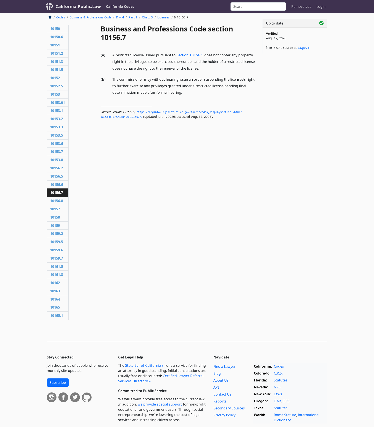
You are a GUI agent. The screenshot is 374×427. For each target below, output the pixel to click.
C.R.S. (278, 373)
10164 (55, 299)
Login (321, 6)
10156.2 (56, 168)
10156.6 (56, 184)
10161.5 (56, 266)
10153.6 (56, 143)
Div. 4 (120, 17)
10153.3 (56, 127)
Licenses (163, 17)
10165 (55, 307)
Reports (219, 401)
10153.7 (56, 151)
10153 (55, 94)
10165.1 (56, 315)
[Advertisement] (294, 125)
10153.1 (56, 110)
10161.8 (56, 274)
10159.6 (56, 250)
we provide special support (160, 404)
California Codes (120, 6)
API (216, 387)
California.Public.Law (78, 6)
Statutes (280, 380)
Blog (217, 373)
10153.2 (56, 118)
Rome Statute (285, 414)
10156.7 (56, 192)
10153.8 (56, 159)
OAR (277, 401)
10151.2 (56, 53)
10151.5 (56, 69)
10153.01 (57, 102)
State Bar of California (143, 365)
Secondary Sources (229, 408)
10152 (55, 77)
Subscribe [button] (58, 382)
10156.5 (56, 176)
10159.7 (56, 258)
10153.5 (56, 135)
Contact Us (222, 394)
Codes (60, 17)
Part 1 (133, 17)
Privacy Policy (224, 415)
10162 (55, 282)
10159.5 (56, 241)
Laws (278, 394)
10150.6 (56, 36)
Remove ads (301, 6)
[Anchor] (201, 68)
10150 (55, 28)
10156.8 (56, 200)
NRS (277, 387)
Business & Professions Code (90, 17)
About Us (221, 380)
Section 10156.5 (189, 54)
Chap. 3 (147, 17)
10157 (55, 209)
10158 (55, 217)
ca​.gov (302, 48)
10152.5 (56, 86)
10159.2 (56, 233)
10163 (55, 291)
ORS (286, 401)
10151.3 (56, 61)
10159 (55, 225)
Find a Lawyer (224, 366)
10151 (55, 45)
